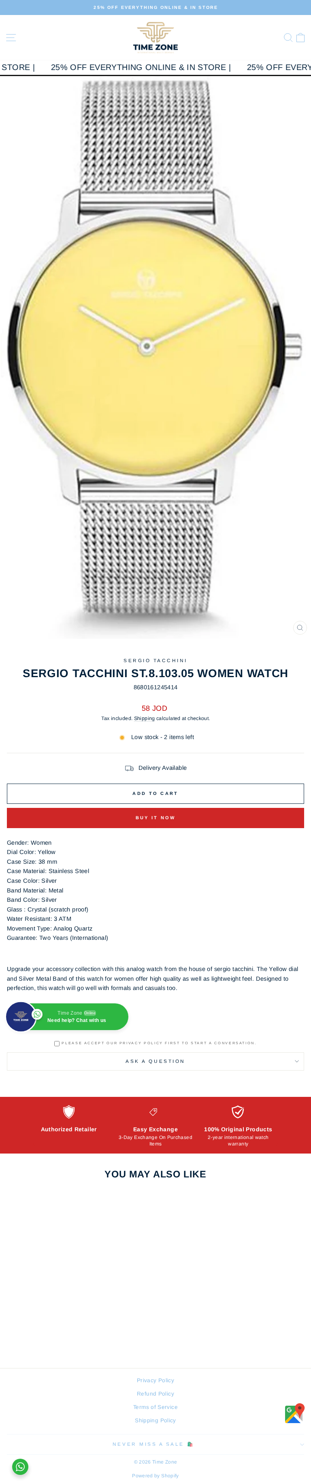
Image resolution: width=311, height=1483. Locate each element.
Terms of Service (155, 1407)
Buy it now (156, 817)
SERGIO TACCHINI (155, 660)
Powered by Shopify (155, 1476)
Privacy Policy (155, 1380)
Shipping (144, 718)
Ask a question (155, 1061)
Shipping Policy (155, 1420)
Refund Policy (155, 1394)
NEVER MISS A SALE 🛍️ (153, 1444)
